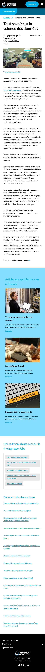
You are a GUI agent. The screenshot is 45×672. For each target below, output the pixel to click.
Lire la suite (8, 331)
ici (29, 260)
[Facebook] (19, 665)
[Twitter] (17, 665)
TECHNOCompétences (12, 90)
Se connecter (32, 4)
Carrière (6, 17)
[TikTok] (26, 665)
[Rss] (28, 665)
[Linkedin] (21, 665)
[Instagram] (23, 665)
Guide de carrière (9, 11)
